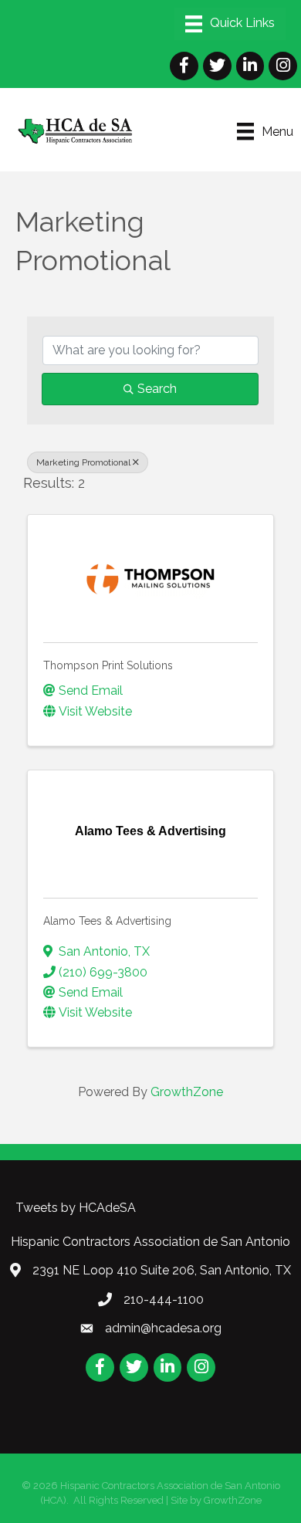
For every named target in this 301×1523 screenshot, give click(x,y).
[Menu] (230, 24)
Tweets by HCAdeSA (75, 1207)
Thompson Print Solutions (108, 665)
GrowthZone (186, 1092)
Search (157, 388)
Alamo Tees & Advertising (107, 921)
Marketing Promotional (83, 462)
